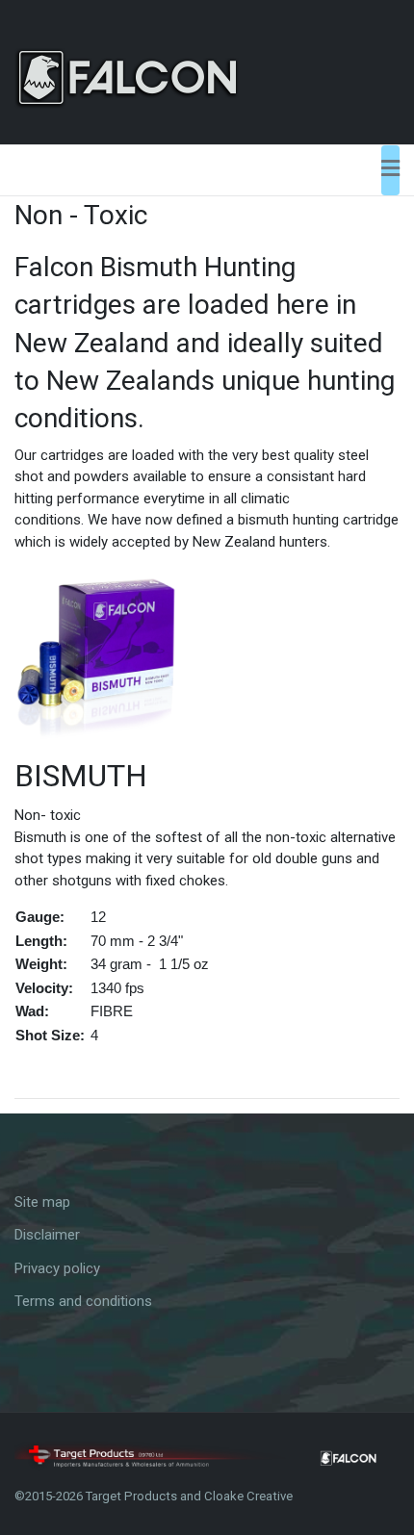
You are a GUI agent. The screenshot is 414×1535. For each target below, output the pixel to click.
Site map (42, 1202)
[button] (390, 170)
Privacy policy (57, 1268)
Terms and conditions (83, 1301)
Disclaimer (47, 1234)
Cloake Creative (248, 1496)
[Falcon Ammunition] (155, 71)
